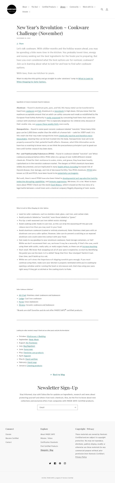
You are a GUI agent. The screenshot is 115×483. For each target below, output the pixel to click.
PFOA (89, 170)
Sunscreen (28, 349)
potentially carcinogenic (68, 173)
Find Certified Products (49, 446)
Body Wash (34, 339)
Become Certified (12, 438)
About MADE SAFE (48, 434)
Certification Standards (49, 442)
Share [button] (21, 44)
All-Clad (22, 295)
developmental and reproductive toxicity (80, 178)
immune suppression (58, 181)
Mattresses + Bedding (36, 336)
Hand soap (32, 362)
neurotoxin (59, 111)
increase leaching (89, 246)
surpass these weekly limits (47, 124)
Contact (9, 442)
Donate (8, 434)
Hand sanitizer (31, 359)
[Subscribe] (75, 407)
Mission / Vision (47, 438)
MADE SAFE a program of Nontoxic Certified (60, 477)
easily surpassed (53, 117)
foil (39, 111)
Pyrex (21, 302)
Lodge (21, 298)
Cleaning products (34, 365)
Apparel (27, 356)
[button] (25, 7)
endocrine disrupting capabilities (31, 181)
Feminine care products (34, 352)
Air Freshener (31, 343)
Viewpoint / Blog (47, 450)
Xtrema (22, 305)
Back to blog (59, 374)
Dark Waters (56, 185)
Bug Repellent (29, 346)
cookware (30, 111)
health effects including (68, 167)
